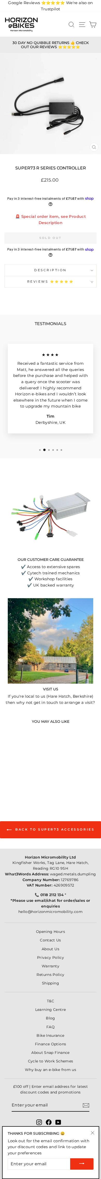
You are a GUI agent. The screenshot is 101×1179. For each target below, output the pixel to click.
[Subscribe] (86, 1105)
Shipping (50, 983)
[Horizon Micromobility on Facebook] (49, 1122)
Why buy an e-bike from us (50, 1070)
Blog (50, 1018)
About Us (50, 949)
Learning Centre (50, 1009)
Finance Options (50, 1044)
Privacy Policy (50, 957)
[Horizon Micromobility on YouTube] (58, 1122)
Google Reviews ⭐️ (36, 3)
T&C (50, 1001)
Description (50, 270)
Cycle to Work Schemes (50, 1061)
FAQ (50, 1027)
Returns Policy (50, 975)
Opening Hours (50, 932)
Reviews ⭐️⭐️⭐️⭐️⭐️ (50, 281)
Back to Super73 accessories (54, 829)
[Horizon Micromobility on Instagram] (39, 1122)
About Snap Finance (50, 1053)
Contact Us (50, 940)
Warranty (50, 966)
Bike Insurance (50, 1035)
